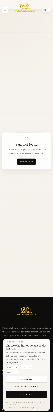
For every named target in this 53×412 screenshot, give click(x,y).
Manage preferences (26, 387)
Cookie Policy (12, 407)
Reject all (26, 379)
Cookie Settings (27, 407)
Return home (26, 162)
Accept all (26, 394)
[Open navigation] (5, 10)
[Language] (46, 10)
